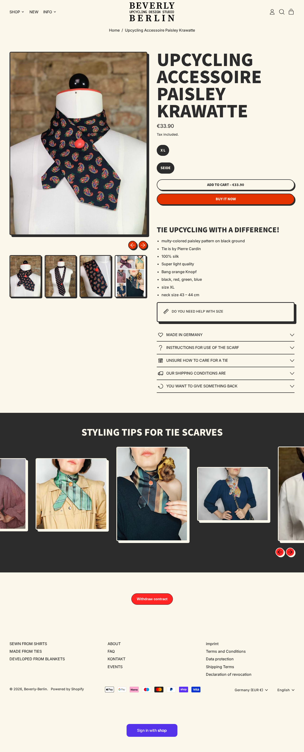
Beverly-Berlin (35, 689)
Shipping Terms (220, 666)
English (283, 690)
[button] (281, 12)
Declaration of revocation (229, 674)
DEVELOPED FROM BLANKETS (37, 659)
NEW (33, 12)
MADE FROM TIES (26, 651)
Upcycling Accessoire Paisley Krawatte (160, 30)
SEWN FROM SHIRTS (28, 643)
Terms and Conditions (226, 651)
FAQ (111, 651)
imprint (212, 643)
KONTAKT (116, 659)
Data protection (220, 659)
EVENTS (115, 666)
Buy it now (226, 199)
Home (114, 30)
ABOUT (114, 643)
